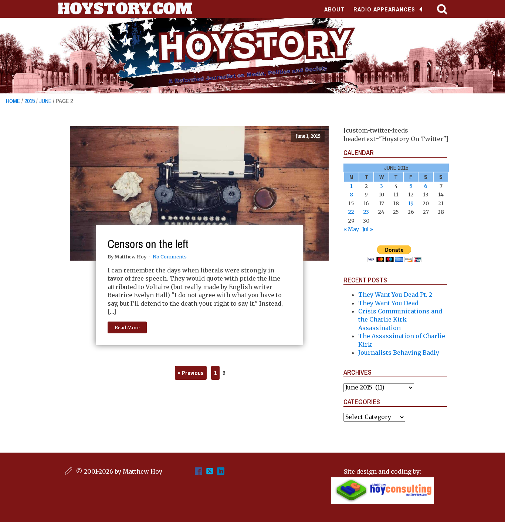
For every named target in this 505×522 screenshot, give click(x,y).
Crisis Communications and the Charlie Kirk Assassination (400, 320)
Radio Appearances (384, 9)
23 (366, 212)
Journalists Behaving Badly (398, 352)
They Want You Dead (388, 303)
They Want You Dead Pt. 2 (395, 294)
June (45, 101)
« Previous (191, 373)
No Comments (170, 257)
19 (411, 203)
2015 (29, 101)
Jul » (367, 229)
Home (13, 101)
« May (351, 229)
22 (351, 212)
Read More (127, 327)
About (334, 9)
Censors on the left (148, 244)
